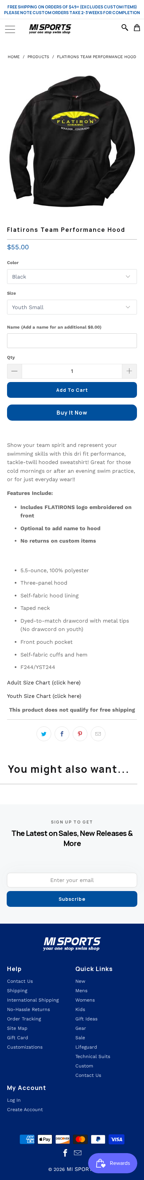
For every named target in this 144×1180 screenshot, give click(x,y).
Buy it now (72, 412)
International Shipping (33, 1000)
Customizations (25, 1047)
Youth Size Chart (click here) (44, 696)
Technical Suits (92, 1056)
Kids (80, 1009)
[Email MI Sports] (78, 1153)
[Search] (126, 27)
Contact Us (88, 1075)
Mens (81, 990)
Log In (14, 1100)
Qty (11, 357)
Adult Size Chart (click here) (44, 682)
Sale (80, 1037)
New (80, 981)
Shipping (17, 990)
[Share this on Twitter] (44, 733)
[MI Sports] (72, 29)
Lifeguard (86, 1047)
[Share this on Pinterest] (80, 733)
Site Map (17, 1028)
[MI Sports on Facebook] (66, 1153)
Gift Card (17, 1037)
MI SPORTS (81, 1169)
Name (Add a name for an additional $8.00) (54, 327)
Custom (84, 1065)
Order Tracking (24, 1018)
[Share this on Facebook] (62, 733)
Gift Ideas (86, 1018)
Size (11, 293)
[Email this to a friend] (98, 733)
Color (13, 262)
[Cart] (137, 27)
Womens (85, 1000)
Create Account (25, 1109)
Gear (80, 1028)
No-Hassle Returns (28, 1009)
